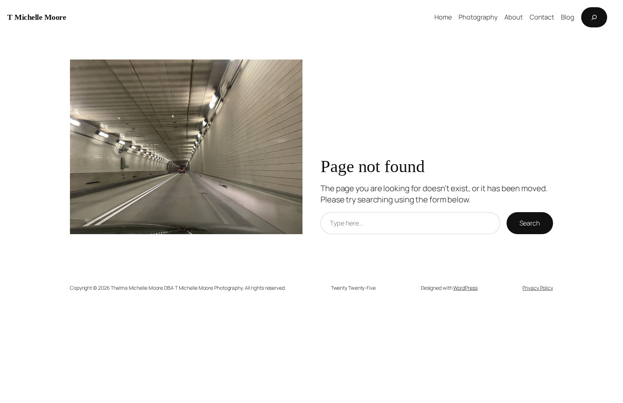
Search (530, 223)
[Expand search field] (594, 17)
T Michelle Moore (36, 17)
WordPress (465, 287)
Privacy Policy (537, 287)
